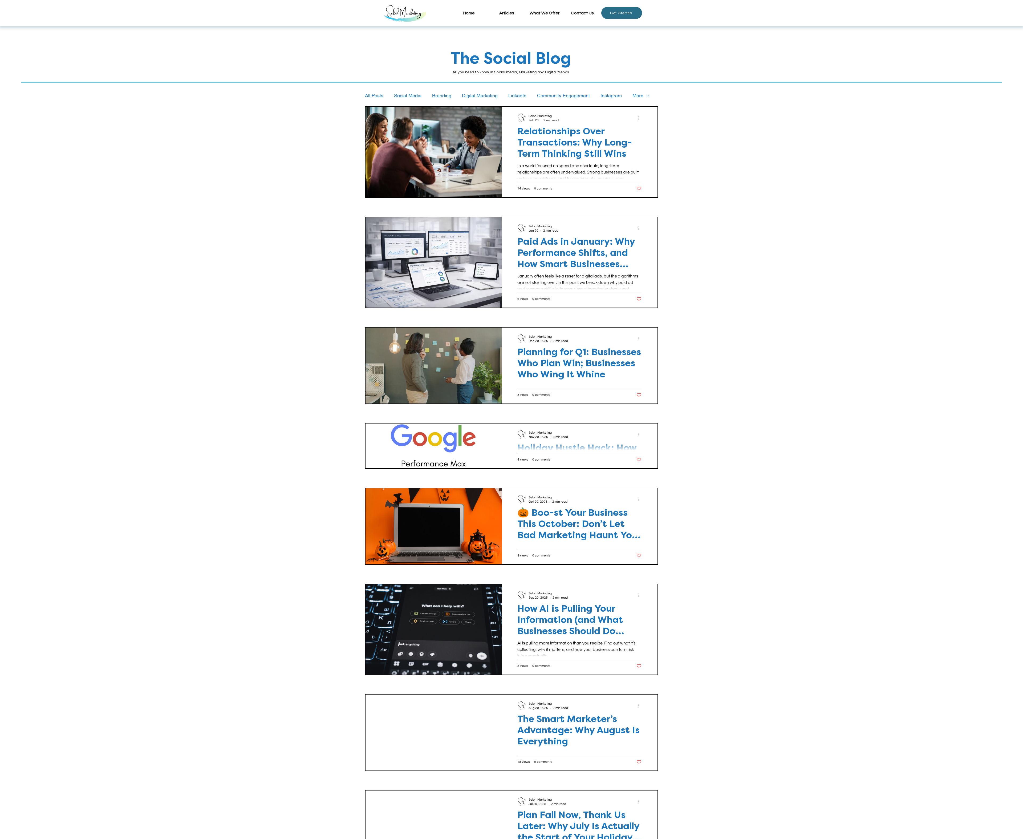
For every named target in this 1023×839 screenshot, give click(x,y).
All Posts (374, 95)
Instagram (611, 95)
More (637, 95)
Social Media (407, 95)
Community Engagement (563, 95)
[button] (507, 13)
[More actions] (641, 118)
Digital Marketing (480, 95)
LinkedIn (517, 95)
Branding (441, 95)
